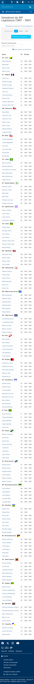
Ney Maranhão (6, 403)
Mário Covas (5, 617)
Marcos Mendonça (7, 614)
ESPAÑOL (11, 651)
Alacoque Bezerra (7, 166)
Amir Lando (5, 515)
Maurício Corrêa (6, 186)
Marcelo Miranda (7, 295)
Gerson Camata (6, 210)
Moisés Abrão (6, 634)
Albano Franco (6, 587)
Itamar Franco (6, 278)
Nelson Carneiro (7, 478)
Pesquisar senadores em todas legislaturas (20, 26)
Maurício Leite (6, 373)
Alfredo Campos (7, 271)
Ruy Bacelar (5, 152)
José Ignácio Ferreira (8, 220)
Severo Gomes (6, 620)
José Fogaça (6, 546)
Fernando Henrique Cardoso (10, 607)
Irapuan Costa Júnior (8, 240)
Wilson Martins (6, 308)
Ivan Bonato (5, 566)
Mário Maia (5, 64)
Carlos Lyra (5, 78)
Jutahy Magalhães (7, 139)
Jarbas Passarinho (7, 346)
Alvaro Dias (5, 437)
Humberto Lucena (7, 363)
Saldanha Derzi (6, 302)
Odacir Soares (6, 519)
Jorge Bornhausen (7, 569)
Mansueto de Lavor (8, 393)
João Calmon (6, 213)
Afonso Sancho (6, 163)
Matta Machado (6, 281)
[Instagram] (12, 643)
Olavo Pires (5, 522)
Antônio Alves (6, 227)
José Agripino (6, 492)
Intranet (5, 656)
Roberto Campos (7, 332)
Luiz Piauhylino (6, 390)
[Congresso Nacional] (6, 648)
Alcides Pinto (6, 512)
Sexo (26, 31)
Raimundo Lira (6, 376)
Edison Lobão (6, 257)
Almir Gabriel (6, 339)
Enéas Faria (5, 441)
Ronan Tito (5, 285)
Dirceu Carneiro (6, 563)
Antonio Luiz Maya (7, 627)
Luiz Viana (5, 146)
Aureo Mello (5, 112)
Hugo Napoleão (6, 420)
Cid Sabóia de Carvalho (9, 169)
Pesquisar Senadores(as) (8, 43)
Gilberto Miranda (7, 129)
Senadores (7, 6)
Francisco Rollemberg (8, 590)
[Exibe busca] (30, 7)
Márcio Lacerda (6, 325)
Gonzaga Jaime (6, 230)
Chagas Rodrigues (7, 417)
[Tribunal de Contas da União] (10, 648)
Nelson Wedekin (7, 576)
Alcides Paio (5, 509)
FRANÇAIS (19, 651)
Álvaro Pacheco (6, 414)
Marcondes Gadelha (8, 369)
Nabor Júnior (6, 68)
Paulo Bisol (5, 552)
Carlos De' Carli (6, 115)
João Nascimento (7, 95)
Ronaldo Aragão (7, 529)
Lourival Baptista (7, 597)
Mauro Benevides (7, 173)
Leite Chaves (6, 454)
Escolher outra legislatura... (20, 36)
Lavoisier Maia (6, 498)
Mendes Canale (6, 298)
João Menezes (6, 352)
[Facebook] (3, 643)
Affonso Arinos (6, 464)
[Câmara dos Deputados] (2, 648)
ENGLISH (4, 651)
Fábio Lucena (6, 122)
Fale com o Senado (11, 674)
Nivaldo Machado (7, 407)
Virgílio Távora (6, 179)
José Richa (5, 447)
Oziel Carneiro (6, 356)
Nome (21, 31)
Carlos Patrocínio (7, 631)
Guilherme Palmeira (7, 88)
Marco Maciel (6, 400)
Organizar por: (8, 31)
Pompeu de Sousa (7, 200)
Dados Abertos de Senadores (22, 49)
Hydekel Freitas (6, 471)
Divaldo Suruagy (7, 81)
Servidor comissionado (11, 662)
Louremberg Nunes (8, 319)
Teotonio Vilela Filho (8, 101)
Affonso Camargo (7, 434)
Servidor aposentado (10, 665)
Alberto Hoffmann (7, 539)
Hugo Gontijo (6, 274)
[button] (12, 2)
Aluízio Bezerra (6, 61)
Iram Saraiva (6, 234)
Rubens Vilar (5, 98)
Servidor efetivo (8, 660)
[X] (7, 643)
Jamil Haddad (6, 474)
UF (16, 31)
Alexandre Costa (7, 254)
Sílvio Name (5, 458)
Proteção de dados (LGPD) (12, 671)
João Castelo (6, 264)
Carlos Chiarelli (6, 542)
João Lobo (5, 427)
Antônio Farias (6, 383)
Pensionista (7, 667)
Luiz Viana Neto (6, 149)
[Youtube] (17, 643)
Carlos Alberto (6, 488)
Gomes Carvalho (7, 444)
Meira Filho (5, 193)
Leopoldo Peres (6, 132)
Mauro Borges (6, 247)
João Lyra (5, 91)
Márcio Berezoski (7, 573)
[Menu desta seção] (3, 11)
